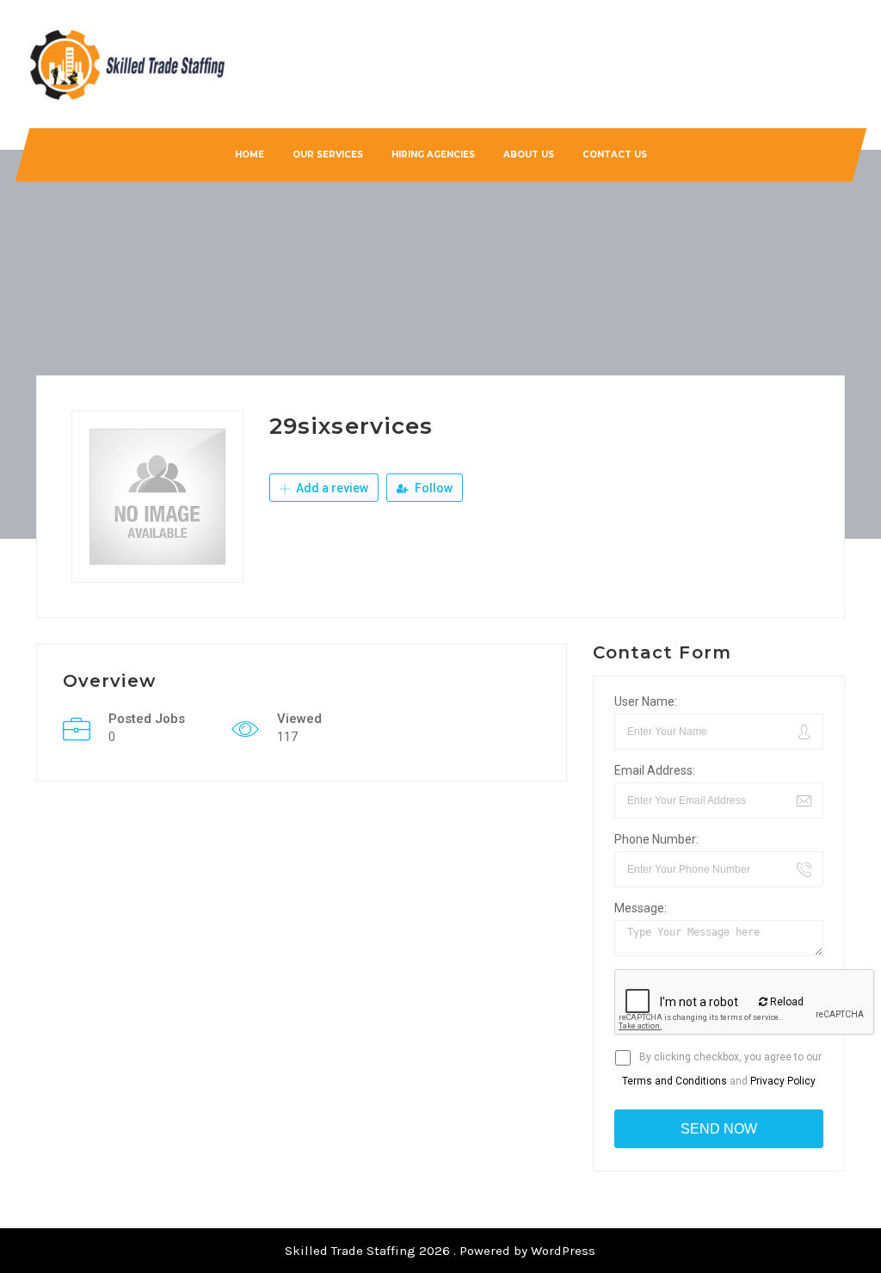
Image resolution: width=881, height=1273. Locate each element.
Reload (785, 1002)
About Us (527, 154)
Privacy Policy (783, 1081)
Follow (432, 488)
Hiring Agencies (432, 154)
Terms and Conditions (674, 1081)
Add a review (330, 488)
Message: (640, 908)
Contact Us (614, 154)
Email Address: (654, 770)
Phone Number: (656, 839)
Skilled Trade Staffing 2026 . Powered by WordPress (440, 1250)
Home (248, 154)
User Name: (645, 701)
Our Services (327, 154)
